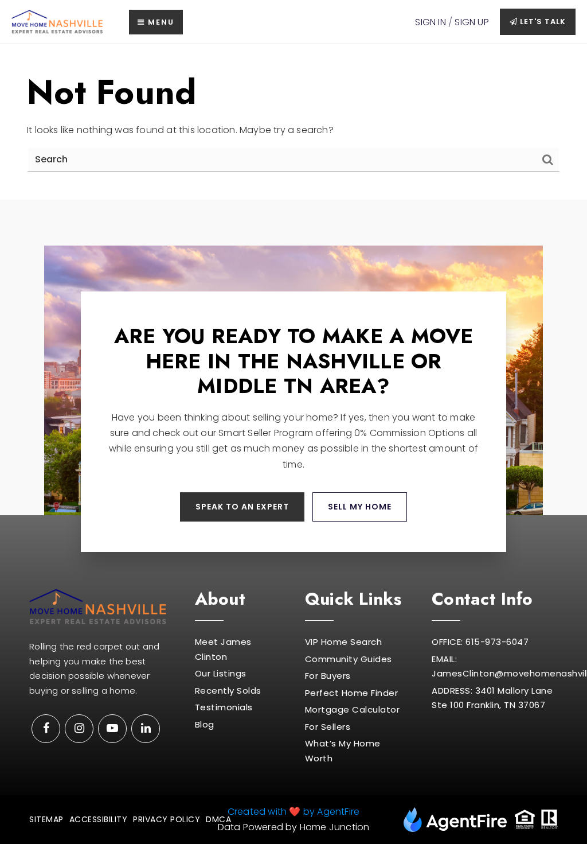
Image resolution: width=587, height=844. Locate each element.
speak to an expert (242, 506)
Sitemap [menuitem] (46, 819)
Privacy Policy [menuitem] (166, 819)
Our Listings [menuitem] (220, 673)
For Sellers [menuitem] (328, 727)
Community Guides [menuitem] (348, 659)
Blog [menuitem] (204, 724)
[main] (293, 122)
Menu (159, 22)
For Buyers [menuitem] (328, 676)
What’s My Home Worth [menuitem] (343, 750)
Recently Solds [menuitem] (228, 690)
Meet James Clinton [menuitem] (223, 649)
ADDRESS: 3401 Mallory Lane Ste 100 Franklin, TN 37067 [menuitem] (492, 697)
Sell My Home (360, 506)
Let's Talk (542, 21)
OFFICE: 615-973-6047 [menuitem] (480, 642)
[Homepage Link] (57, 21)
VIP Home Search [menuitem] (343, 642)
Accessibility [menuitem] (98, 819)
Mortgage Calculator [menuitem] (352, 709)
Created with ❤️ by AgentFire (293, 811)
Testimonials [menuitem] (224, 707)
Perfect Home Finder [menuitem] (351, 693)
